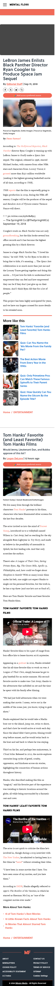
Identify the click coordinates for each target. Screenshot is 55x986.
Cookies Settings (40, 975)
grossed (6, 173)
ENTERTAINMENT (23, 412)
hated (19, 862)
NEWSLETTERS (8, 963)
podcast (22, 662)
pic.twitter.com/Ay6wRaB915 (22, 216)
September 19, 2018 (14, 223)
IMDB (19, 886)
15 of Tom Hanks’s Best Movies (22, 913)
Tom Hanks (19, 509)
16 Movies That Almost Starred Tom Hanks (25, 925)
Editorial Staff (14, 84)
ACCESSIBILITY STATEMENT (14, 971)
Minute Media (21, 983)
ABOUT (5, 958)
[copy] (22, 90)
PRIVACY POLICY (40, 963)
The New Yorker (11, 857)
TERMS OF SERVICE (41, 967)
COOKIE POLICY (9, 967)
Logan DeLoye (15, 458)
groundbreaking (11, 235)
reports (11, 190)
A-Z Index (6, 975)
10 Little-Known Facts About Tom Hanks (28, 919)
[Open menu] (5, 4)
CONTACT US (38, 958)
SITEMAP (37, 971)
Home (6, 412)
